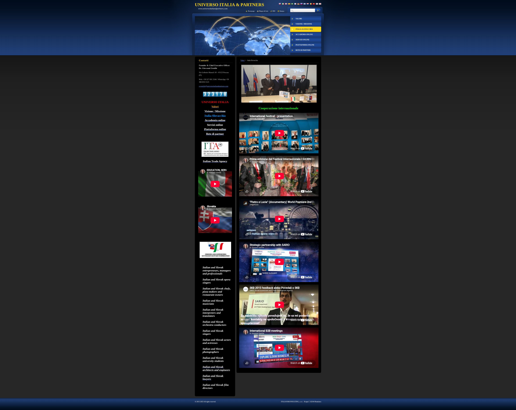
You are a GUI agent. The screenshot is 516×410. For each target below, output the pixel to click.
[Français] (295, 4)
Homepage (251, 11)
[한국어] (317, 4)
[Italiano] (283, 4)
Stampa (282, 11)
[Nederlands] (308, 4)
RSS (274, 11)
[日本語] (320, 4)
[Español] (289, 4)
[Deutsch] (298, 4)
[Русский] (301, 4)
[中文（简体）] (314, 4)
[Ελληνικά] (305, 4)
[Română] (311, 4)
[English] (286, 4)
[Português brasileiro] (292, 4)
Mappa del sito (263, 11)
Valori (242, 60)
